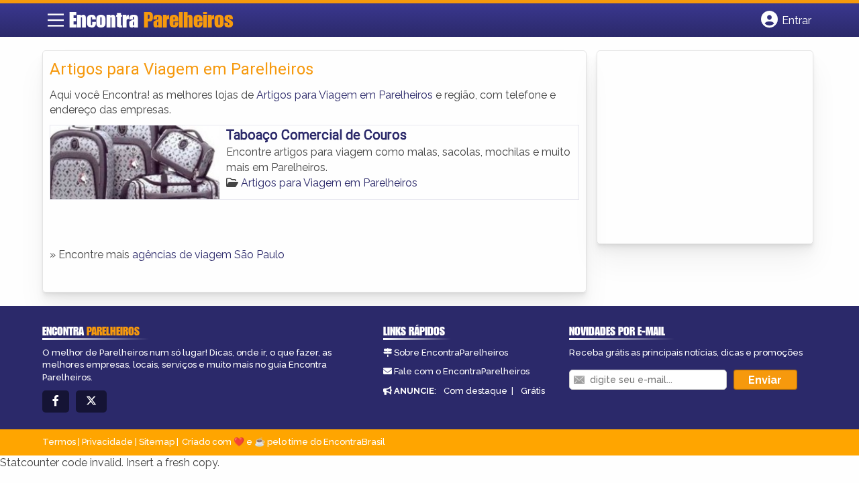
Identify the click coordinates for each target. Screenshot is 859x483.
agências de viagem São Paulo (208, 254)
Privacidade (107, 442)
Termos (59, 442)
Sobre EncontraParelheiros (451, 352)
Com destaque (475, 391)
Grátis (533, 391)
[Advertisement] (704, 148)
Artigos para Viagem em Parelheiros (344, 95)
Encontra (151, 19)
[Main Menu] (55, 20)
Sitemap (156, 442)
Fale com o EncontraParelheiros (461, 371)
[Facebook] (55, 401)
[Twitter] (91, 401)
